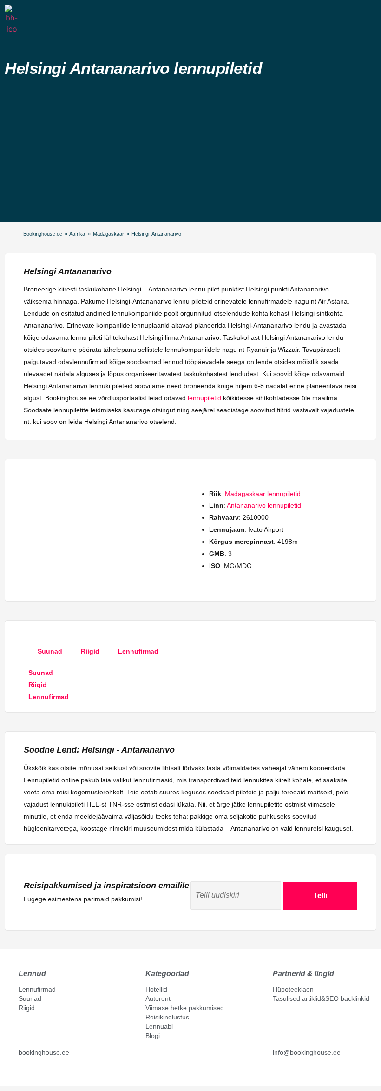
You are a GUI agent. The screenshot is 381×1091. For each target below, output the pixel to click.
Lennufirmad (37, 989)
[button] (26, 18)
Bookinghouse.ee (42, 234)
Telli (320, 895)
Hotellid (156, 989)
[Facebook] (22, 1073)
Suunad (30, 998)
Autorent (158, 998)
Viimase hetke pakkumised (184, 1008)
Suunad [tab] (50, 651)
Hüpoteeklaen (293, 989)
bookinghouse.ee (44, 1052)
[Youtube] (32, 1073)
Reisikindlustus (167, 1017)
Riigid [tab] (90, 651)
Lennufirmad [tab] (138, 651)
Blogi (152, 1035)
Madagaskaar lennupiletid (263, 493)
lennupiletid (204, 398)
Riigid (27, 1008)
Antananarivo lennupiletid (264, 505)
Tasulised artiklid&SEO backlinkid (321, 998)
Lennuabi (159, 1026)
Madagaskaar (108, 234)
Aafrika (77, 234)
